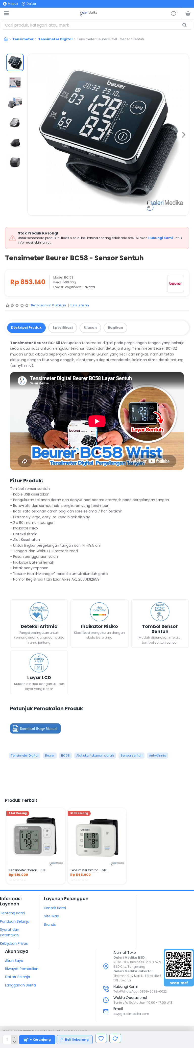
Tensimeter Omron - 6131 (27, 870)
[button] (33, 134)
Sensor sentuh (131, 755)
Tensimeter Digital (55, 39)
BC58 (65, 755)
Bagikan (115, 327)
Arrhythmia (157, 755)
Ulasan (90, 327)
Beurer (50, 755)
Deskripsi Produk (26, 327)
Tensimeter (23, 39)
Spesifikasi (63, 327)
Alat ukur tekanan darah (95, 755)
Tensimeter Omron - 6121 (89, 870)
